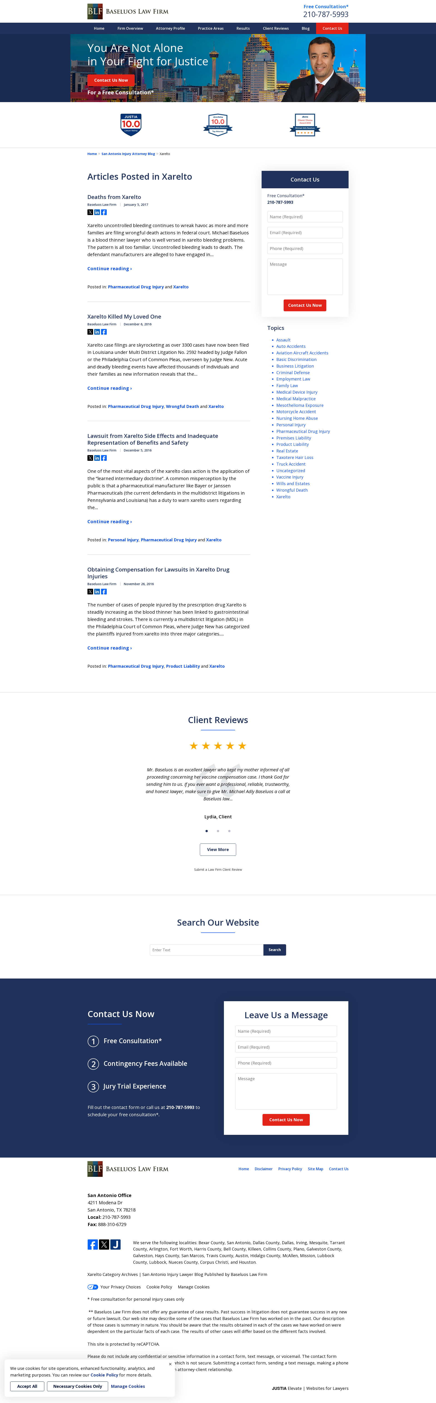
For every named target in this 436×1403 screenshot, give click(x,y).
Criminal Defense (293, 372)
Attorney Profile (170, 28)
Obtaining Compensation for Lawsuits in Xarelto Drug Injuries (158, 573)
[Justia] (115, 1244)
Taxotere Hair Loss (294, 457)
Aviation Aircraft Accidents (302, 353)
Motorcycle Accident (296, 411)
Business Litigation (295, 366)
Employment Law (293, 379)
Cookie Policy (159, 1287)
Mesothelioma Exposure (300, 405)
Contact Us (332, 28)
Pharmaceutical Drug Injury (136, 286)
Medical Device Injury (296, 392)
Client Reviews (276, 28)
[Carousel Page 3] (229, 831)
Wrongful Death (182, 406)
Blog (306, 28)
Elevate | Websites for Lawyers (310, 1388)
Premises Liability (293, 438)
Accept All (27, 1386)
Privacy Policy (290, 1168)
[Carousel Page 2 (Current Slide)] (218, 831)
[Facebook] (93, 1244)
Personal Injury (123, 539)
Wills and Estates (293, 483)
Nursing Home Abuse (297, 418)
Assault (283, 340)
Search (275, 949)
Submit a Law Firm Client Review (218, 869)
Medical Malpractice (296, 398)
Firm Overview (130, 28)
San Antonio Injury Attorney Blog (128, 154)
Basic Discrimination (296, 359)
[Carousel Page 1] (206, 831)
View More (218, 849)
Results (243, 28)
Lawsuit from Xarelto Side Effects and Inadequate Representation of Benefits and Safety (152, 439)
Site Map (315, 1168)
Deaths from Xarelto (114, 197)
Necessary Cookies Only (77, 1386)
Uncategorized (290, 470)
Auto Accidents (291, 346)
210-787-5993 (326, 14)
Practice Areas (211, 28)
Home (99, 28)
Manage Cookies (194, 1287)
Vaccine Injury (289, 477)
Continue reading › (109, 268)
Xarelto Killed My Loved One (124, 316)
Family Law (287, 385)
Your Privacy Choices (121, 1287)
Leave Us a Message (286, 1015)
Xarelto (181, 286)
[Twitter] (104, 1244)
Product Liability (183, 666)
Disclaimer (264, 1168)
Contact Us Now (111, 80)
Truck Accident (291, 464)
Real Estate (287, 451)
